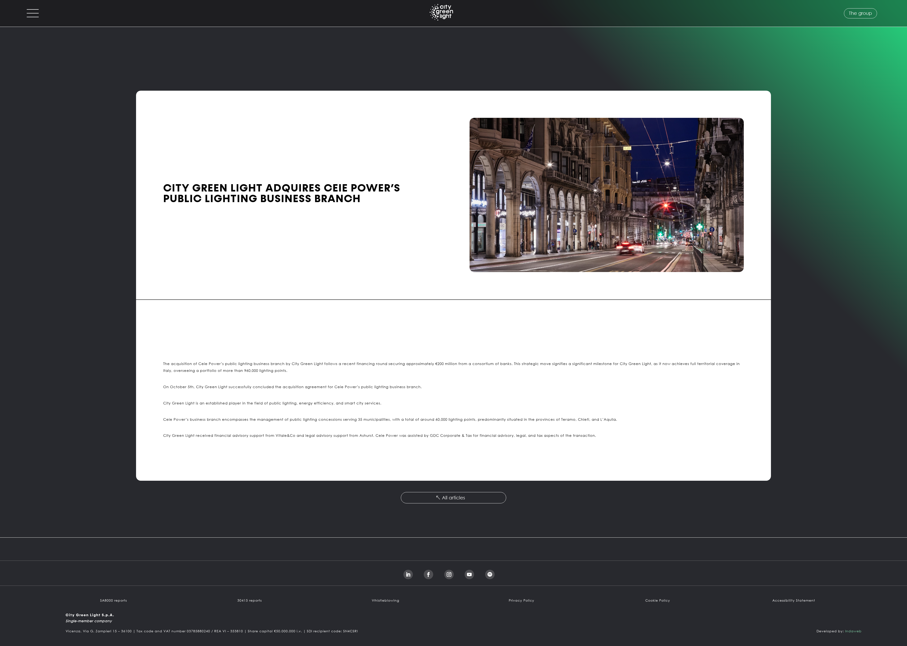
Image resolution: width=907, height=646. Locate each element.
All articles (453, 497)
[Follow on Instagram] (449, 574)
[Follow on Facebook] (428, 574)
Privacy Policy (521, 600)
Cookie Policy (657, 600)
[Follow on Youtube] (469, 574)
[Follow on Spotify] (490, 574)
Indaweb (853, 631)
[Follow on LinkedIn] (408, 574)
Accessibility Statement (793, 600)
